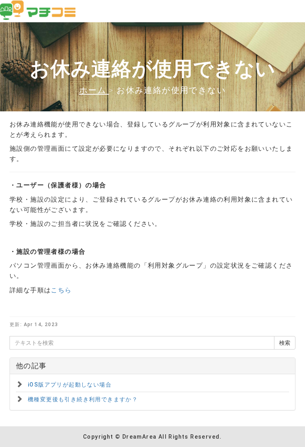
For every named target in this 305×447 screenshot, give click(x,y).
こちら (61, 290)
